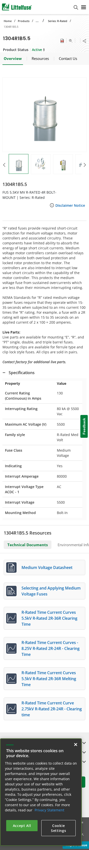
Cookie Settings (58, 828)
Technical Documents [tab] (27, 544)
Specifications (22, 372)
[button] (44, 115)
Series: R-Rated (57, 21)
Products (23, 21)
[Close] (75, 744)
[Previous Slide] (4, 164)
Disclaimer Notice (70, 205)
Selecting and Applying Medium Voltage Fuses (51, 591)
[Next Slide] (84, 164)
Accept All (22, 825)
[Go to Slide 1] (18, 164)
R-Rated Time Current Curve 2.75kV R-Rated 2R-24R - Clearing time (52, 709)
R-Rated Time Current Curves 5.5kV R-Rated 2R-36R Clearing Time (49, 618)
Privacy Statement (49, 810)
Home (8, 21)
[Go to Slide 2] (41, 164)
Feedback (84, 426)
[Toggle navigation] (83, 6)
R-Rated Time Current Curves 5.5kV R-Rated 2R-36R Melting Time (49, 678)
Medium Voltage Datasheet (47, 567)
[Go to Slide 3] (63, 164)
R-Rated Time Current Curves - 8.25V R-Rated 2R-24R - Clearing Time (51, 648)
